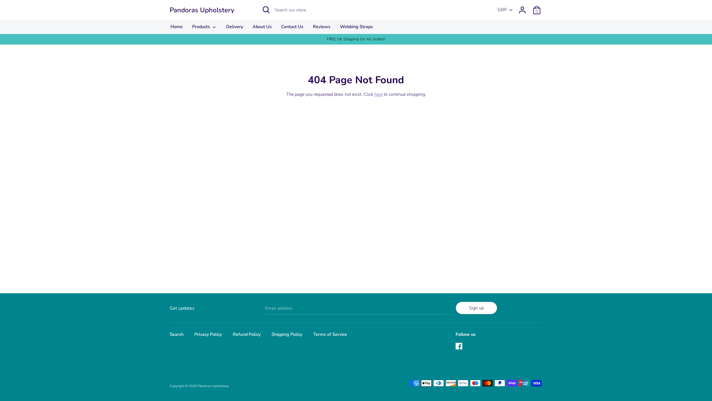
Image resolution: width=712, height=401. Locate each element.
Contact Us (292, 27)
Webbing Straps (356, 27)
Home (176, 27)
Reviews (321, 27)
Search (177, 334)
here (378, 94)
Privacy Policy (208, 334)
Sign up (476, 308)
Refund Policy (247, 334)
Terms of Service (330, 334)
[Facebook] (459, 347)
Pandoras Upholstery (202, 10)
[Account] (522, 8)
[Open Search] (266, 9)
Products (201, 27)
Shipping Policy (286, 334)
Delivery (234, 27)
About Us (262, 27)
